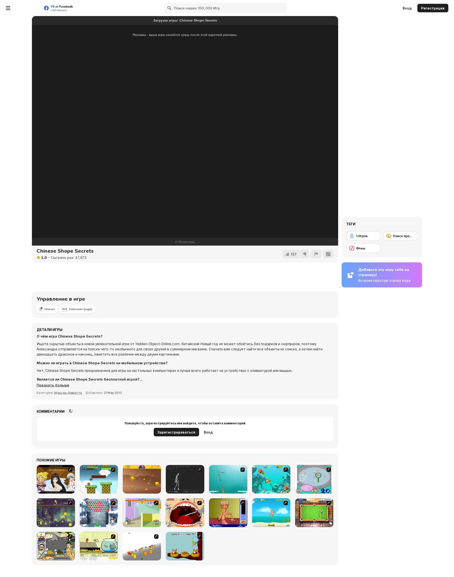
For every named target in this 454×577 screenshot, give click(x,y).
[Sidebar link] (8, 8)
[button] (53, 385)
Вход (407, 8)
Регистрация (433, 8)
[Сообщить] (316, 254)
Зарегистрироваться (176, 432)
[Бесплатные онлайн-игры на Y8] (27, 8)
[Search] (169, 8)
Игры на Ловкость (68, 393)
